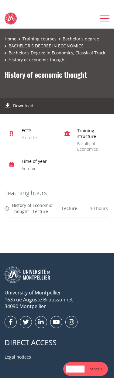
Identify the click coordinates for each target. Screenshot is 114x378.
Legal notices (18, 357)
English (75, 369)
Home (10, 39)
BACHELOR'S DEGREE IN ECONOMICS (46, 46)
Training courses (39, 39)
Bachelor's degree (81, 39)
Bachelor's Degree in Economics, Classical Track (57, 53)
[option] (95, 369)
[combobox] (75, 369)
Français (95, 369)
